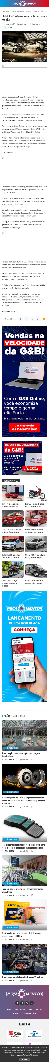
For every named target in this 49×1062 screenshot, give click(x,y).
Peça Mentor (9, 760)
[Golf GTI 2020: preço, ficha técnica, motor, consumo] (13, 544)
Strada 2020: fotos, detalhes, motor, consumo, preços (35, 556)
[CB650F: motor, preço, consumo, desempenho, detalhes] (13, 569)
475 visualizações (34, 24)
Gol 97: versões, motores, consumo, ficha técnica (10, 505)
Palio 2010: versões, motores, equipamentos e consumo (12, 530)
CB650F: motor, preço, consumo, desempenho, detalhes (9, 583)
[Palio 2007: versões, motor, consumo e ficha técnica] (36, 569)
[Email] (44, 319)
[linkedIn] (38, 319)
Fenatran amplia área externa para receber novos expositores (22, 890)
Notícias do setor (22, 24)
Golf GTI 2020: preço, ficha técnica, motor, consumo (11, 556)
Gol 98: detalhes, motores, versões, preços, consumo (34, 530)
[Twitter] (5, 27)
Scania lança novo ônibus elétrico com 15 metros (22, 977)
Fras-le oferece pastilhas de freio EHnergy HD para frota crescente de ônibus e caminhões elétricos (23, 846)
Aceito (24, 1059)
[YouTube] (31, 1003)
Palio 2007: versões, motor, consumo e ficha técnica (34, 581)
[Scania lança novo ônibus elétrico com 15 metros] (24, 959)
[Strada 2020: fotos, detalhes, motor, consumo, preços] (36, 544)
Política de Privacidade (30, 1055)
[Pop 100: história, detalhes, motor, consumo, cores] (36, 493)
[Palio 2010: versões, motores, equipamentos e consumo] (13, 518)
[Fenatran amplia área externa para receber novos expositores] (24, 870)
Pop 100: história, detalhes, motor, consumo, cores (34, 505)
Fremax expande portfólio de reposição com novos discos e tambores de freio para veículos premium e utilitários (23, 800)
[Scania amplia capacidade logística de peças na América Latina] (24, 735)
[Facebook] (3, 27)
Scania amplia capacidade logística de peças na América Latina (21, 755)
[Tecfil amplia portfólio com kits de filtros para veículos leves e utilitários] (24, 914)
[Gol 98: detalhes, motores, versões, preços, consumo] (36, 518)
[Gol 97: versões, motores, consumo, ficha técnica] (13, 493)
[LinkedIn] (11, 27)
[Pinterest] (22, 1003)
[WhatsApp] (8, 27)
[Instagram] (27, 1003)
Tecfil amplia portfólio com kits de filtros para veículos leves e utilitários (21, 935)
